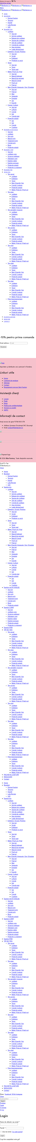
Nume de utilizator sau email (10, 1122)
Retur (6, 403)
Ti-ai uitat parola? (17, 1132)
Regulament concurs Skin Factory (15, 387)
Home (6, 378)
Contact (6, 385)
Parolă (2, 1128)
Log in (2, 1135)
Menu (2, 8)
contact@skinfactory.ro (15, 428)
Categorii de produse (11, 380)
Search (3, 1101)
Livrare (6, 399)
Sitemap (7, 383)
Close (2, 468)
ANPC (6, 410)
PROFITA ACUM (5, 3)
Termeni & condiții (10, 408)
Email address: (5, 343)
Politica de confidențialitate (13, 405)
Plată (5, 401)
